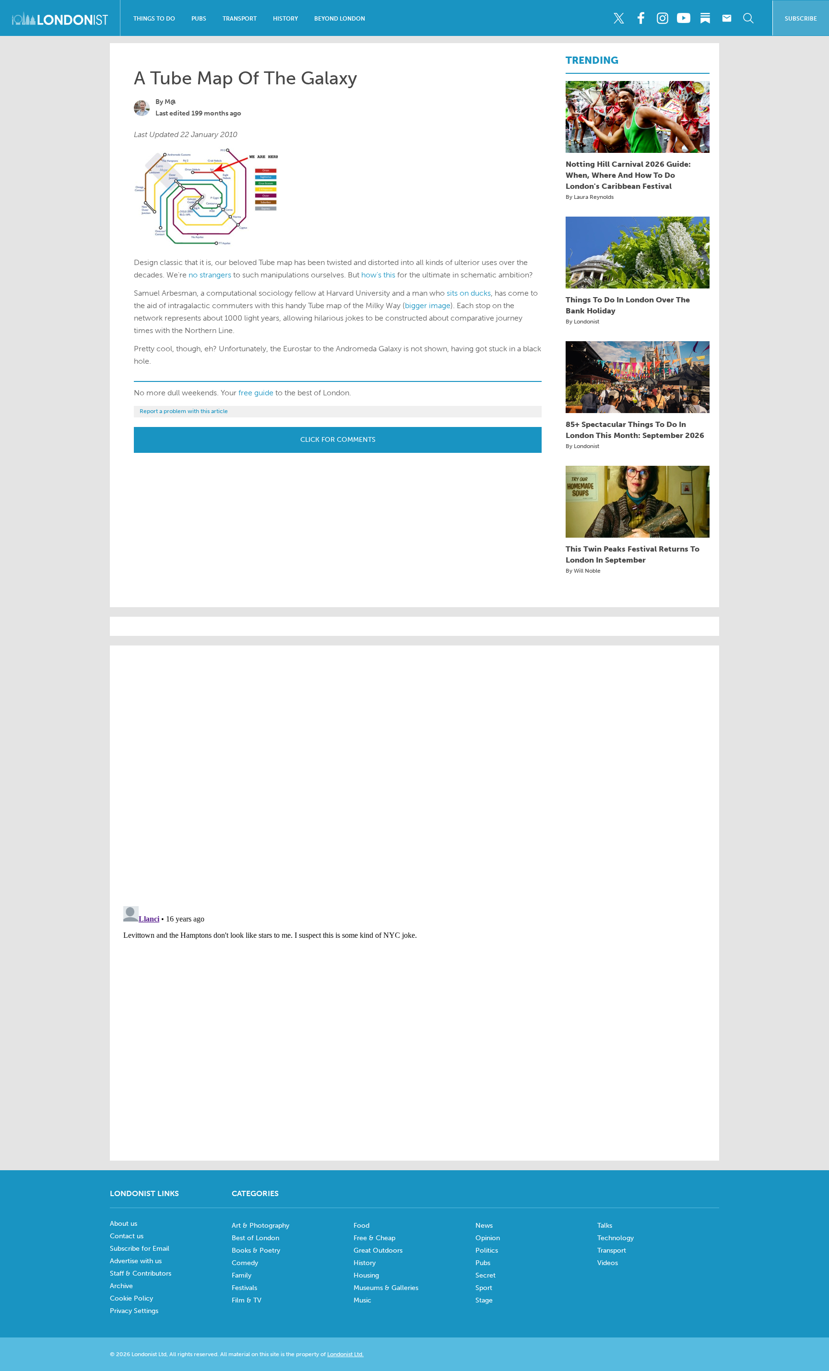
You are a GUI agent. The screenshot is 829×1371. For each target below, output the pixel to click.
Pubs (198, 19)
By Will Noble (583, 571)
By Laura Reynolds (590, 197)
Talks (604, 1225)
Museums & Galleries (386, 1288)
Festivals (244, 1288)
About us (123, 1224)
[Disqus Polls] (414, 775)
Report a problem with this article (184, 411)
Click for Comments (338, 440)
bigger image (427, 305)
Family (241, 1275)
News (484, 1225)
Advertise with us (136, 1261)
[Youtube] (683, 18)
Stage (484, 1300)
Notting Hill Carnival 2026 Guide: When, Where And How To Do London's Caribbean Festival (628, 175)
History (285, 19)
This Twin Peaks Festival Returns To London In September (632, 554)
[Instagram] (662, 18)
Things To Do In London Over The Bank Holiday (628, 305)
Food (361, 1225)
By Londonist (582, 321)
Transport (240, 19)
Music (362, 1300)
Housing (366, 1275)
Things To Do (154, 19)
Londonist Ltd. (345, 1354)
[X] (618, 18)
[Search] (748, 18)
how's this (378, 274)
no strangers (210, 274)
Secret (485, 1275)
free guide (255, 392)
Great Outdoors (378, 1250)
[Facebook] (640, 18)
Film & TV (246, 1300)
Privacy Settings (134, 1311)
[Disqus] (414, 1022)
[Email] (726, 18)
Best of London (255, 1238)
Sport (483, 1288)
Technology (615, 1238)
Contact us (126, 1236)
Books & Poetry (256, 1250)
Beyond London (339, 19)
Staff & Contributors (140, 1273)
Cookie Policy (131, 1298)
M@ (170, 102)
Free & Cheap (374, 1238)
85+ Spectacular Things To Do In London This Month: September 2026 (635, 430)
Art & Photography (260, 1225)
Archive (121, 1286)
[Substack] (705, 18)
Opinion (487, 1238)
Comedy (245, 1263)
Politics (486, 1250)
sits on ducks (469, 293)
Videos (607, 1263)
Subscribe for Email (139, 1248)
